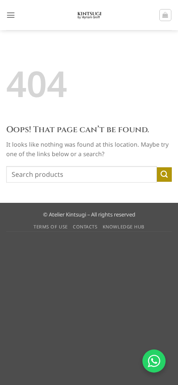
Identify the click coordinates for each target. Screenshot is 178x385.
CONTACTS (85, 226)
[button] (10, 14)
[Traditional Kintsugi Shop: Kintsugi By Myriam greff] (89, 15)
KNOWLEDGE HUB (123, 226)
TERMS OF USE (51, 226)
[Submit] (164, 174)
